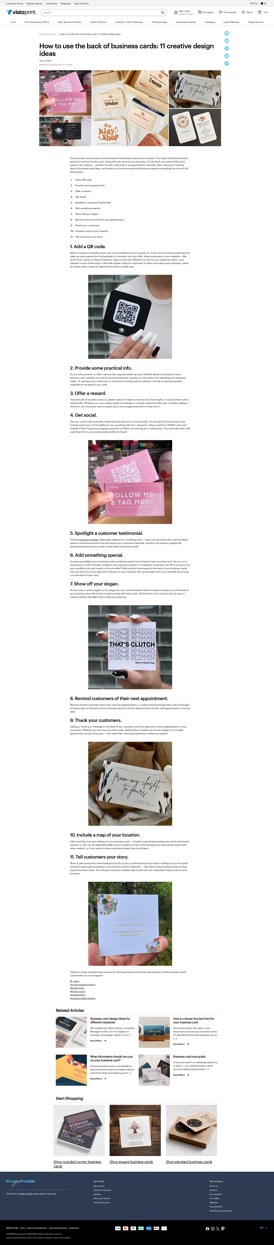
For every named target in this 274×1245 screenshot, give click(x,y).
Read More (96, 1040)
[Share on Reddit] (226, 56)
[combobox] (101, 12)
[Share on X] (226, 48)
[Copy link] (226, 63)
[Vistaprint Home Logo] (21, 12)
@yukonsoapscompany (82, 984)
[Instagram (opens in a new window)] (212, 1229)
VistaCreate (51, 3)
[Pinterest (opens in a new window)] (223, 1229)
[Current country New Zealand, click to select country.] (264, 1227)
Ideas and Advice (47, 34)
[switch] (261, 3)
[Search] (163, 12)
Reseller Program (34, 3)
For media (214, 1198)
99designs (66, 3)
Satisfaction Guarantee (221, 1210)
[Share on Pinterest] (226, 41)
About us (214, 1186)
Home (22, 1228)
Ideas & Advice (81, 3)
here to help (25, 1193)
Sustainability (216, 1206)
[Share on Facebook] (226, 33)
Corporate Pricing (14, 3)
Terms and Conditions (58, 1228)
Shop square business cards (131, 1162)
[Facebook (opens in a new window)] (207, 1229)
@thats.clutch (77, 991)
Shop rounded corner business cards (77, 1164)
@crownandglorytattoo (82, 998)
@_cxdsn (74, 981)
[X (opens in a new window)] (217, 1229)
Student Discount (101, 1202)
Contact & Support (102, 1190)
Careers (213, 1190)
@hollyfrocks (77, 988)
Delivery (97, 1194)
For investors (216, 1194)
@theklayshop (77, 994)
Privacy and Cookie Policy (37, 1228)
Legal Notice (73, 1228)
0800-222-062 (12, 1228)
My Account (99, 1186)
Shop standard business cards (189, 1162)
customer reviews (88, 539)
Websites (214, 1202)
